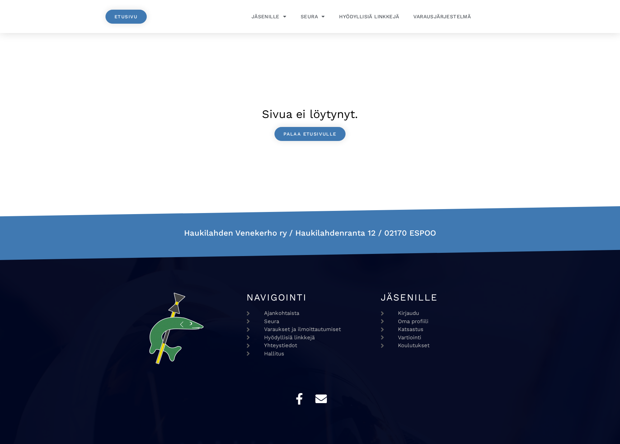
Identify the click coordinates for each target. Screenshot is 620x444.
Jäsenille (266, 16)
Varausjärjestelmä (442, 16)
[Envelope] (321, 399)
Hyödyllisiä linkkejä (369, 16)
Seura (309, 16)
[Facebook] (299, 399)
